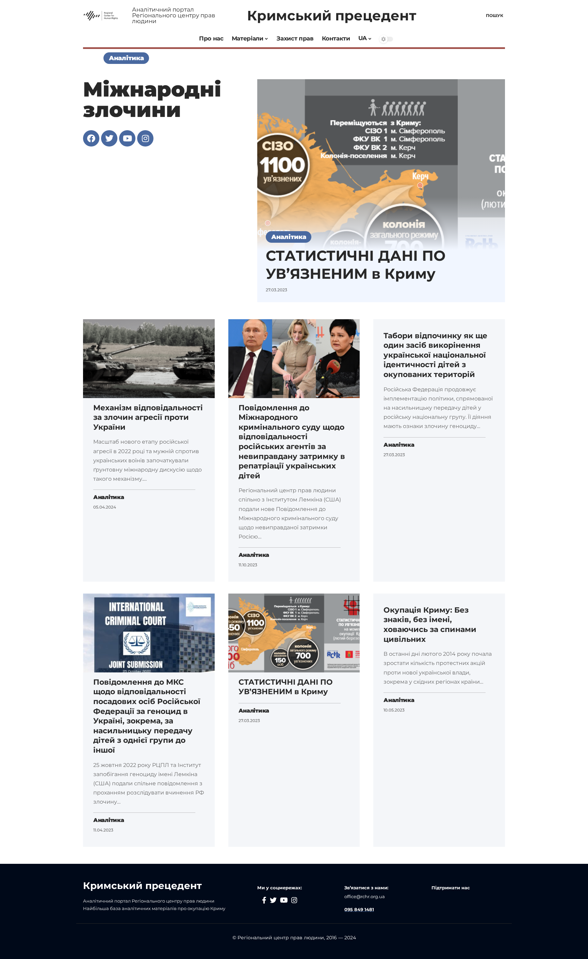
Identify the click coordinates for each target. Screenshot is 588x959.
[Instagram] (145, 138)
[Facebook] (91, 138)
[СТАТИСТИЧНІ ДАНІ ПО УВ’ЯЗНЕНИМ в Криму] (381, 190)
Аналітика (126, 58)
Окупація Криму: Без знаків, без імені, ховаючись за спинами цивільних (429, 624)
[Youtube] (127, 138)
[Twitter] (109, 138)
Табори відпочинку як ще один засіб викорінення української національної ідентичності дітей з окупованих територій (435, 355)
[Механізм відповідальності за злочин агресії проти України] (149, 358)
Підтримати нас (451, 887)
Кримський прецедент (331, 15)
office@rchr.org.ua (364, 896)
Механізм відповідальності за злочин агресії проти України (148, 417)
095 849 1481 (359, 909)
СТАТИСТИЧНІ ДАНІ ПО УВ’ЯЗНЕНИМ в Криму (355, 264)
